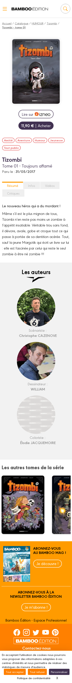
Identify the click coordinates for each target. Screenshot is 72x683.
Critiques (13, 193)
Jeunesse (56, 140)
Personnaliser (59, 672)
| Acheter (36, 125)
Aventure (23, 140)
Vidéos (50, 185)
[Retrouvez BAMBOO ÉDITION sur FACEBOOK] (16, 632)
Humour (40, 140)
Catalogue (21, 23)
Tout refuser (37, 672)
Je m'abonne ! (36, 607)
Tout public (11, 148)
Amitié (8, 140)
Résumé (12, 185)
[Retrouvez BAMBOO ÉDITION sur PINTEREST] (55, 632)
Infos (31, 185)
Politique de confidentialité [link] (33, 678)
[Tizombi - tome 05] (25, 505)
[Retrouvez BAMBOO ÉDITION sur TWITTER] (36, 632)
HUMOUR (37, 23)
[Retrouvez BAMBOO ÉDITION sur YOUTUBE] (45, 632)
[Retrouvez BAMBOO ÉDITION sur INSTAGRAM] (26, 632)
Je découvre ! (47, 563)
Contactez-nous (36, 648)
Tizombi (52, 23)
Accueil (7, 23)
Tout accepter (15, 672)
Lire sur (27, 114)
